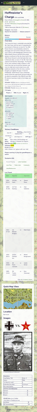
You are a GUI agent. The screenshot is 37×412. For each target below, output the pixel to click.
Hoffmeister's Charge (15, 23)
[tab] (11, 162)
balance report (28, 279)
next (6, 22)
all (21, 279)
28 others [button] (25, 27)
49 (15, 143)
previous (12, 22)
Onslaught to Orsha (18, 20)
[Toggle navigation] (23, 3)
